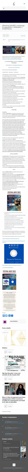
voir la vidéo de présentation (7, 267)
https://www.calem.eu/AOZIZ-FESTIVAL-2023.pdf (12, 59)
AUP (14, 117)
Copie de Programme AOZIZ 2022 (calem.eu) (10, 238)
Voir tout (23, 35)
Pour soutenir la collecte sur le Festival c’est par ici (11, 265)
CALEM (3, 139)
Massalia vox (8, 57)
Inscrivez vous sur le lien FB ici (14, 67)
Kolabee (4, 348)
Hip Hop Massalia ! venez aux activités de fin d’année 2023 (11, 374)
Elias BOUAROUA (16, 39)
